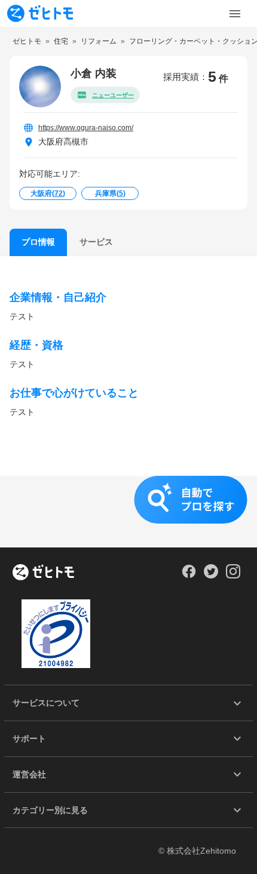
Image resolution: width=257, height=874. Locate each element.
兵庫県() (110, 193)
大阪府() (47, 193)
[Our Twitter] (211, 575)
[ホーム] (43, 573)
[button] (128, 511)
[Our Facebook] (189, 575)
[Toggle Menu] (235, 13)
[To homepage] (40, 13)
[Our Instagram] (233, 575)
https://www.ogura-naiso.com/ (85, 128)
